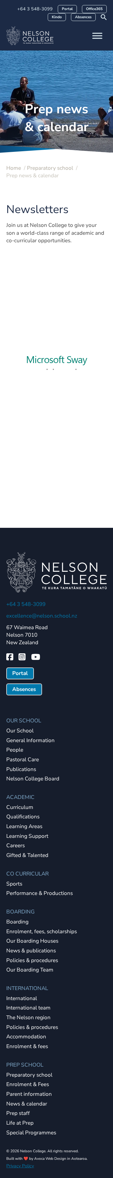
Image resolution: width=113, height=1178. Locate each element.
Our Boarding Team (29, 970)
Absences (83, 16)
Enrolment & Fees (27, 1084)
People (14, 750)
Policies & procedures (32, 960)
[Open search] (104, 17)
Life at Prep (20, 1123)
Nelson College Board (32, 779)
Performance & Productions (39, 893)
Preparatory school (29, 1075)
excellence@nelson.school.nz (41, 615)
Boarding (17, 922)
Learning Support (27, 836)
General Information (30, 740)
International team (28, 1008)
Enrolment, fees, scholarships (41, 932)
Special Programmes (31, 1133)
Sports (14, 884)
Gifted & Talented (27, 855)
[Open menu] (97, 36)
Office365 (94, 8)
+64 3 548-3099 (35, 9)
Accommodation (26, 1037)
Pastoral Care (22, 760)
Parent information (29, 1094)
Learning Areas (24, 826)
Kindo (57, 16)
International (21, 998)
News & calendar (26, 1104)
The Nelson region (28, 1018)
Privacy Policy (20, 1166)
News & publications (31, 951)
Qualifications (23, 817)
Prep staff (18, 1113)
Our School (20, 731)
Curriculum (19, 807)
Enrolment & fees (27, 1046)
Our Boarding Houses (32, 941)
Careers (15, 846)
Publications (21, 769)
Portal (67, 8)
